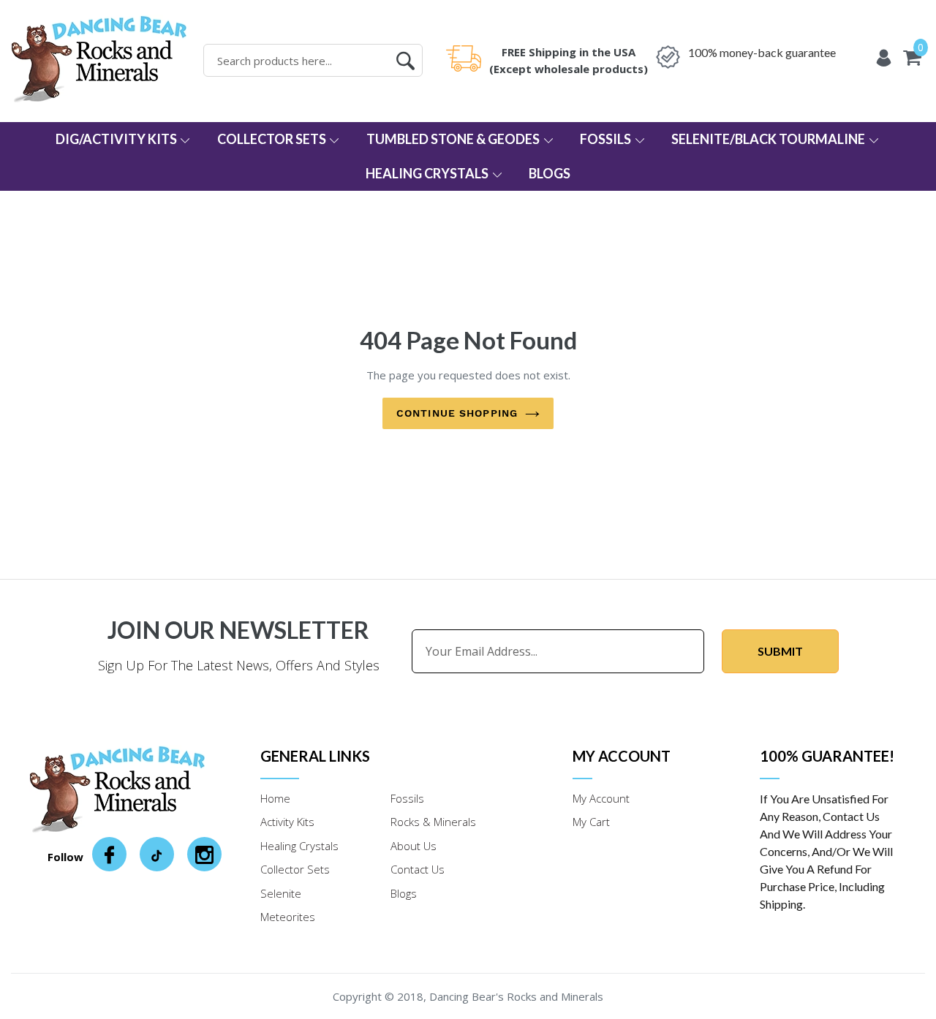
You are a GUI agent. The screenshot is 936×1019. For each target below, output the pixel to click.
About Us (413, 845)
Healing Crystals (428, 173)
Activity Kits (287, 821)
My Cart (591, 821)
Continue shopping (457, 413)
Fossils (606, 139)
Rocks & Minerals (433, 821)
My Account (601, 798)
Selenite (280, 893)
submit (780, 651)
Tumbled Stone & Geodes (454, 139)
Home (275, 798)
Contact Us (417, 869)
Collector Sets (272, 139)
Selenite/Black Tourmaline (769, 139)
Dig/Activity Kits (117, 139)
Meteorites (287, 916)
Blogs (549, 173)
